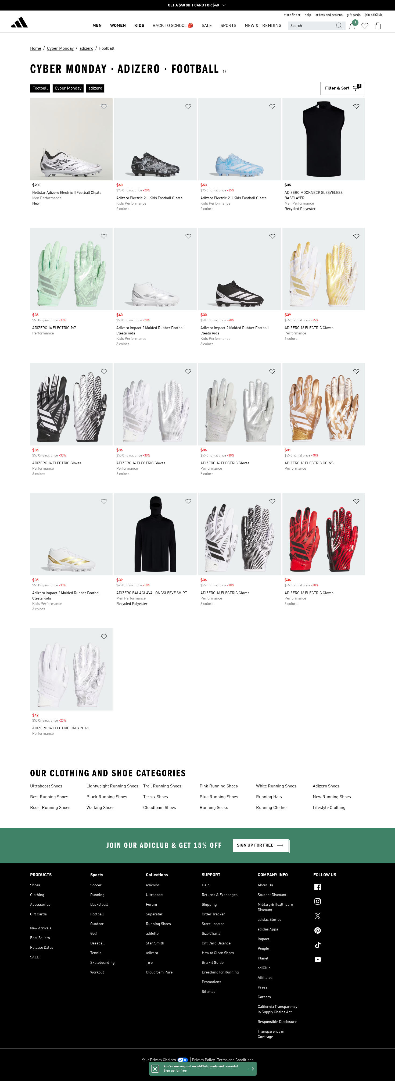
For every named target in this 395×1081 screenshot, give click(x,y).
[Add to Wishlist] (104, 107)
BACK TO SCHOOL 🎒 (173, 26)
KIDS (139, 26)
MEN (97, 26)
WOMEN (118, 26)
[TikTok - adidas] (339, 946)
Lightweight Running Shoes (112, 786)
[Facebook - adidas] (339, 887)
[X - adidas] (339, 916)
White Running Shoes (276, 786)
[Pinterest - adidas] (339, 931)
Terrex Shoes (155, 797)
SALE (207, 26)
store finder (292, 15)
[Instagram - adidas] (339, 902)
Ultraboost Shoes (46, 786)
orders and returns (329, 15)
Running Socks (214, 808)
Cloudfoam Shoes (159, 808)
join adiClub (373, 15)
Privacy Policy (203, 1060)
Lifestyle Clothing (329, 808)
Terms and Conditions (235, 1060)
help (308, 15)
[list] (175, 88)
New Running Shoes (332, 797)
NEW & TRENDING (263, 26)
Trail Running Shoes (162, 786)
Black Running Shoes (107, 797)
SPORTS (228, 26)
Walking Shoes (100, 808)
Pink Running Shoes (219, 786)
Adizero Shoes (326, 786)
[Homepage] (19, 23)
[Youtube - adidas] (339, 960)
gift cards (354, 15)
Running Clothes (272, 808)
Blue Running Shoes (219, 797)
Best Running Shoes (49, 797)
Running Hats (269, 797)
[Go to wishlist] (364, 25)
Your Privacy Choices (159, 1060)
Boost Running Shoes (50, 808)
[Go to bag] (377, 25)
